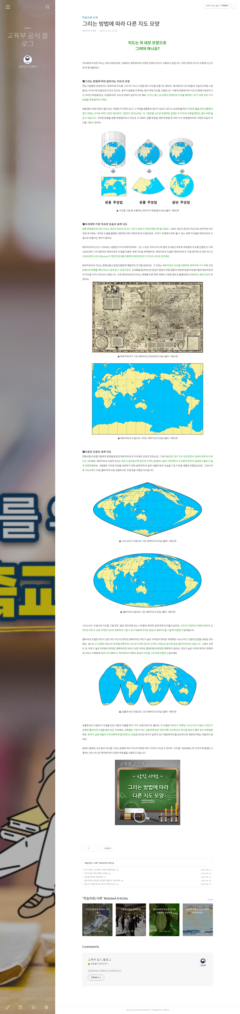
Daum (147, 1010)
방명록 (21, 1007)
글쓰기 (8, 1007)
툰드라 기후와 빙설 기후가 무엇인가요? (100, 884)
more (210, 899)
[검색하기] (48, 7)
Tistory (166, 1010)
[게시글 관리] (96, 848)
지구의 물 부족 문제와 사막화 (96, 873)
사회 (95, 863)
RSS (34, 1007)
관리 (47, 1007)
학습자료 (88, 863)
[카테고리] (8, 7)
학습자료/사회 (90, 17)
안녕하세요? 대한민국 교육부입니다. (105, 970)
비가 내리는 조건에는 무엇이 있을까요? (100, 870)
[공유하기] (92, 848)
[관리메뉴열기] (234, 5)
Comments (90, 947)
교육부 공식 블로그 (27, 40)
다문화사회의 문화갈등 (93, 877)
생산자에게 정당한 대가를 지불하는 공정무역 (102, 880)
